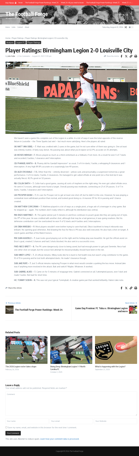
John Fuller (11, 56)
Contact (20, 27)
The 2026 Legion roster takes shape (20, 366)
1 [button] (67, 163)
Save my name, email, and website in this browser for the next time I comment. (42, 427)
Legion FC (20, 42)
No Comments (24, 56)
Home (7, 27)
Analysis (10, 42)
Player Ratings (18, 38)
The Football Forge (26, 13)
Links (13, 27)
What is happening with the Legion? (110, 366)
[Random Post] (126, 27)
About (27, 27)
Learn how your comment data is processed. (59, 439)
